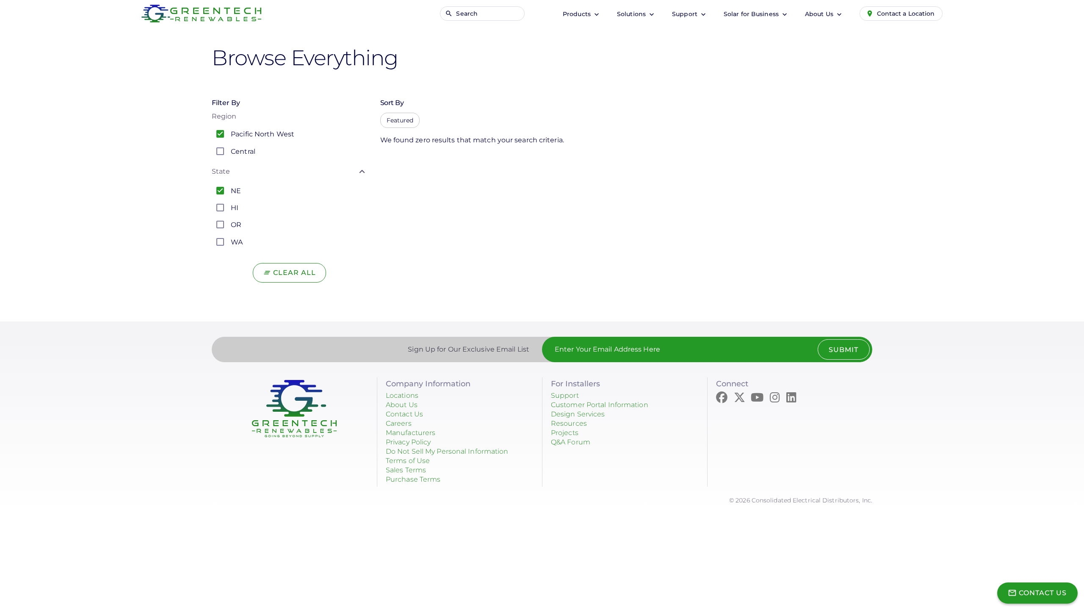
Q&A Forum (570, 442)
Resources (569, 423)
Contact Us (404, 414)
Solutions (632, 14)
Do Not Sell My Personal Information (447, 451)
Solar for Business (752, 14)
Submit (843, 350)
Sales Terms (406, 470)
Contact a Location (906, 13)
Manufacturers (410, 433)
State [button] (221, 171)
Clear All (294, 273)
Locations (402, 395)
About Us (820, 14)
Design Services (578, 414)
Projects (564, 433)
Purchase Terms (413, 479)
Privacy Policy (408, 442)
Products (577, 14)
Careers (399, 423)
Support (685, 14)
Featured (400, 120)
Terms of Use (408, 461)
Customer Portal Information (599, 405)
